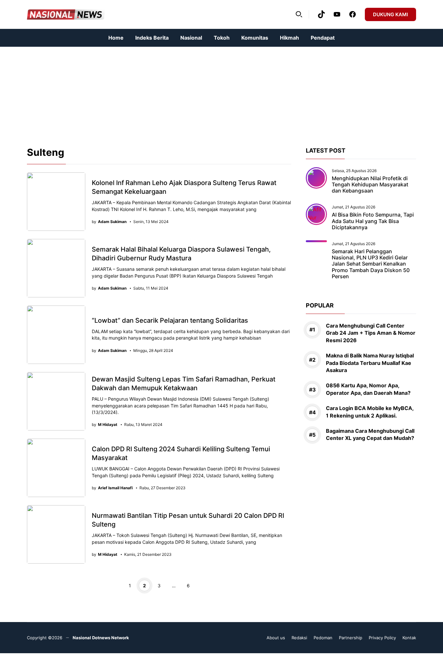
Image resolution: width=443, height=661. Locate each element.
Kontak (409, 637)
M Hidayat (107, 425)
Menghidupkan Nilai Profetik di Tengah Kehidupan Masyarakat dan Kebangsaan (370, 184)
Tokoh (222, 37)
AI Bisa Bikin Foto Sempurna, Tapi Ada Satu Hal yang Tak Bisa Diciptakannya (373, 221)
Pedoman (323, 637)
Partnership (350, 637)
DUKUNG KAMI (390, 14)
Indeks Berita (152, 37)
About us (276, 637)
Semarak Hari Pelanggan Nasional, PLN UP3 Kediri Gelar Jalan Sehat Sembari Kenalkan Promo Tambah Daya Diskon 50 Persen (371, 264)
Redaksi (299, 637)
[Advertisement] (194, 92)
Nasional (191, 37)
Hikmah (289, 37)
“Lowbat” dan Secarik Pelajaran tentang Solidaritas (170, 320)
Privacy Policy (382, 637)
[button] (299, 14)
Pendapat (323, 37)
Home (116, 37)
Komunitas (254, 37)
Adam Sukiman (112, 222)
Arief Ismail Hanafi (115, 488)
